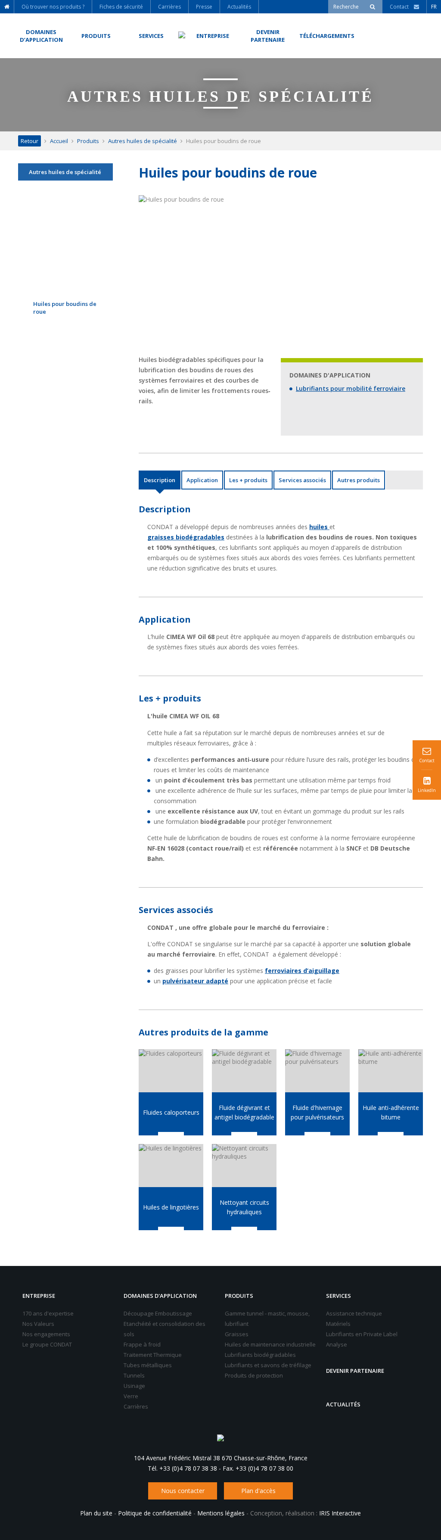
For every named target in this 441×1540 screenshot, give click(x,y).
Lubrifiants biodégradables (260, 1355)
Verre (131, 1396)
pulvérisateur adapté (195, 981)
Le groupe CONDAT (47, 1344)
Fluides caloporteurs (171, 1112)
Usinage (134, 1386)
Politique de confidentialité (155, 1513)
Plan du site (96, 1513)
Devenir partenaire (355, 1371)
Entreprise (38, 1296)
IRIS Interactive (340, 1513)
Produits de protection (254, 1375)
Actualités (343, 1404)
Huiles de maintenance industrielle (270, 1344)
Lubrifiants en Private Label (362, 1334)
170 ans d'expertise (48, 1313)
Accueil (59, 141)
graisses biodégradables (185, 537)
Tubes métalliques (148, 1365)
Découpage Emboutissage (158, 1313)
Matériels (338, 1324)
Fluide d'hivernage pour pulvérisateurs (317, 1112)
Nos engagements (46, 1334)
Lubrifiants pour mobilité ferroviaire (350, 388)
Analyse (336, 1344)
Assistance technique (354, 1313)
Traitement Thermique (153, 1355)
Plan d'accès (258, 1491)
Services (338, 1296)
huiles (319, 527)
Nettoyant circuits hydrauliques (244, 1207)
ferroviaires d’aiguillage (302, 970)
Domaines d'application (160, 1296)
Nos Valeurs (38, 1324)
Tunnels (134, 1375)
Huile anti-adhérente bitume (391, 1112)
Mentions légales (221, 1513)
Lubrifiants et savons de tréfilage (268, 1365)
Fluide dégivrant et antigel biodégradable (244, 1112)
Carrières (136, 1406)
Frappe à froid (142, 1344)
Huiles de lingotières (171, 1207)
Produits (88, 141)
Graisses (236, 1334)
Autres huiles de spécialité (142, 141)
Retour (29, 141)
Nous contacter (183, 1491)
